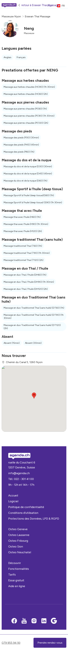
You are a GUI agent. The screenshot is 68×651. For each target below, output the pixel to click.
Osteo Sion (15, 546)
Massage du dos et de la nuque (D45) (28, 173)
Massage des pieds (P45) (21, 144)
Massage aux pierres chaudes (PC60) (25, 108)
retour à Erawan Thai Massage (40, 5)
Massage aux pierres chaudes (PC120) (26, 123)
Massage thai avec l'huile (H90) (26, 224)
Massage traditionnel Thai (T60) (23, 246)
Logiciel (13, 501)
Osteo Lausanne (18, 535)
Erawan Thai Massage (37, 16)
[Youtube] (24, 621)
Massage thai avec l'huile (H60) (22, 217)
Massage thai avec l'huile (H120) (23, 231)
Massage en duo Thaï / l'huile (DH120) (26, 289)
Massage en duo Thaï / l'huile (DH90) (29, 282)
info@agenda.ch (19, 473)
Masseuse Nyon (11, 16)
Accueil (13, 495)
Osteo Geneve (18, 529)
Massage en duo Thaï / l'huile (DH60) (25, 274)
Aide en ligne (16, 586)
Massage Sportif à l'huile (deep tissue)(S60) (29, 195)
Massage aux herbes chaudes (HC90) (29, 87)
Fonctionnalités (18, 568)
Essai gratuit (16, 580)
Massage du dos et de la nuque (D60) (25, 180)
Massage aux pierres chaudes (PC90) (29, 115)
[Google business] (54, 621)
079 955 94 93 (11, 642)
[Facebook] (14, 621)
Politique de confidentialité (26, 507)
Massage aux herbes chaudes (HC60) (26, 94)
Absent (12, 343)
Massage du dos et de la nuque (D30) (28, 166)
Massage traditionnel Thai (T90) (27, 253)
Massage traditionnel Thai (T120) (23, 260)
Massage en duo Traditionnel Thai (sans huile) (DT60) (34, 307)
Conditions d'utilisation (23, 512)
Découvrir (14, 563)
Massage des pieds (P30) (21, 137)
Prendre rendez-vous (49, 642)
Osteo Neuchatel (19, 552)
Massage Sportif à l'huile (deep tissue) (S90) (33, 202)
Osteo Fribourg (18, 540)
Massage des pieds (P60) (19, 151)
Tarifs (12, 574)
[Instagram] (34, 621)
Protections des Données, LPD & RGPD (33, 518)
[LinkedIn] (44, 621)
